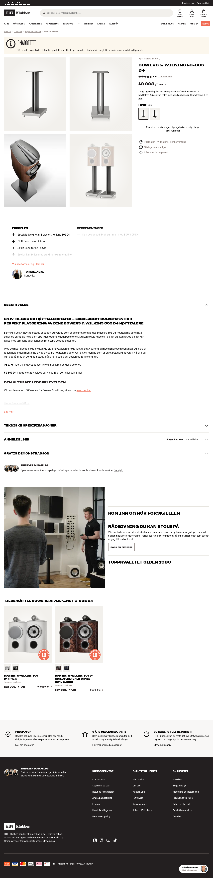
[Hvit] (7, 668)
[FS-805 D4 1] (35, 94)
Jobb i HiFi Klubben (142, 810)
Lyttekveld (138, 798)
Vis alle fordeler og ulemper (28, 264)
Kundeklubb (139, 791)
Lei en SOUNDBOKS (183, 798)
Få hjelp (118, 470)
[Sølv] (143, 114)
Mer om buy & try (162, 745)
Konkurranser (140, 804)
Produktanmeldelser (183, 810)
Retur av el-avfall (181, 804)
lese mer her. (84, 390)
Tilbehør (18, 31)
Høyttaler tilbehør (33, 31)
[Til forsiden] (17, 12)
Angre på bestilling (102, 798)
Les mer (46, 3)
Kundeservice (188, 3)
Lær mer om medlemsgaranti (107, 745)
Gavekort (177, 779)
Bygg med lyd (203, 3)
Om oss (136, 785)
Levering (96, 804)
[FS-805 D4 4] (101, 170)
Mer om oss (49, 841)
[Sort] (155, 114)
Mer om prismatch (24, 745)
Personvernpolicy (101, 816)
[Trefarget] (58, 668)
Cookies (177, 816)
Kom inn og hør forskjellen (144, 519)
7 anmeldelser (165, 76)
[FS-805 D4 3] (35, 170)
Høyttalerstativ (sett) (149, 58)
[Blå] (66, 668)
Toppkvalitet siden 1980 (139, 545)
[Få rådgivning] (204, 869)
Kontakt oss (98, 779)
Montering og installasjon (186, 791)
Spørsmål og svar (101, 785)
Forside (7, 31)
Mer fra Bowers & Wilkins (16, 403)
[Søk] (44, 13)
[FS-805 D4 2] (101, 94)
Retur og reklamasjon (103, 791)
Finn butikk (138, 779)
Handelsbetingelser (102, 810)
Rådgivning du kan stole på (143, 532)
